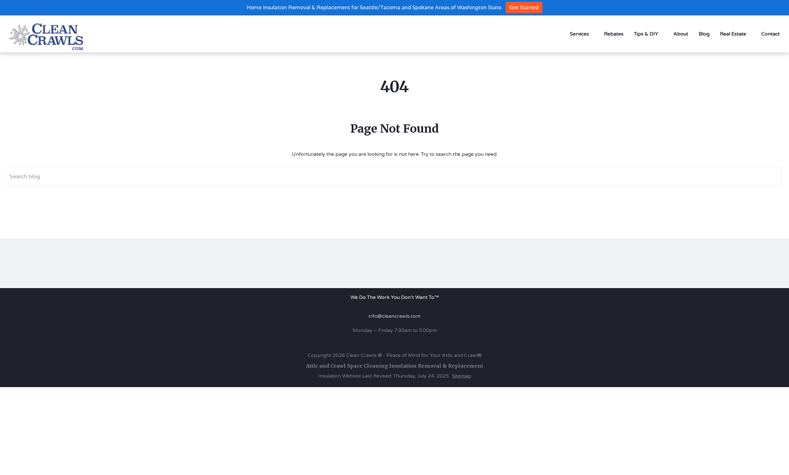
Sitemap (461, 376)
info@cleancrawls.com (394, 316)
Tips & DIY (646, 34)
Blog (704, 34)
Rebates (613, 34)
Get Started (524, 7)
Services (579, 34)
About (680, 34)
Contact (770, 34)
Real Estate (733, 34)
